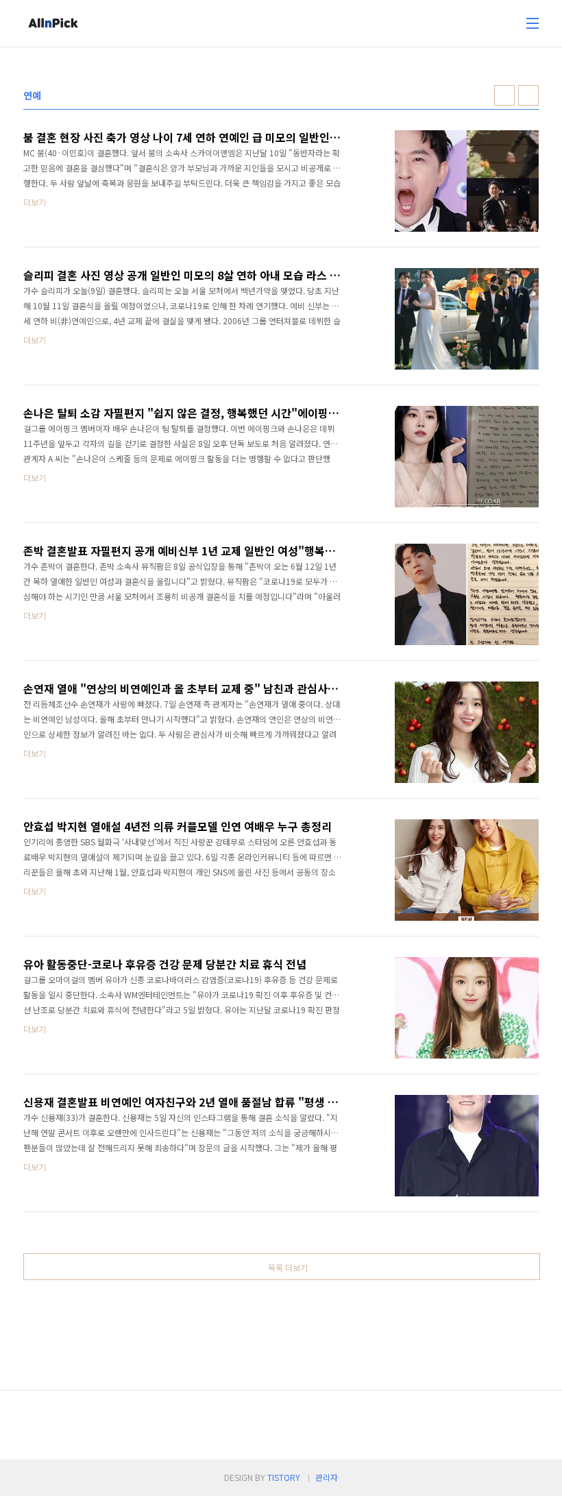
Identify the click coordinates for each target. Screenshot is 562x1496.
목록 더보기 (288, 1267)
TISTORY (283, 1477)
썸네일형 (504, 95)
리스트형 (528, 95)
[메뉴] (532, 23)
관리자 (326, 1477)
